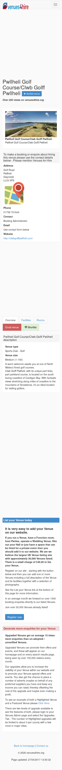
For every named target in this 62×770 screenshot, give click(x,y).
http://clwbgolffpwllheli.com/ (18, 238)
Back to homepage (24, 745)
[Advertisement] (31, 44)
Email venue (12, 327)
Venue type (11, 346)
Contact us (42, 745)
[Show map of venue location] (31, 193)
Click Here (43, 703)
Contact (8, 216)
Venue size (11, 355)
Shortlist (32, 327)
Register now (14, 617)
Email (6, 225)
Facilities (26, 320)
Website (8, 234)
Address (8, 165)
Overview (10, 320)
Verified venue (33, 93)
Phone (7, 207)
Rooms (40, 320)
